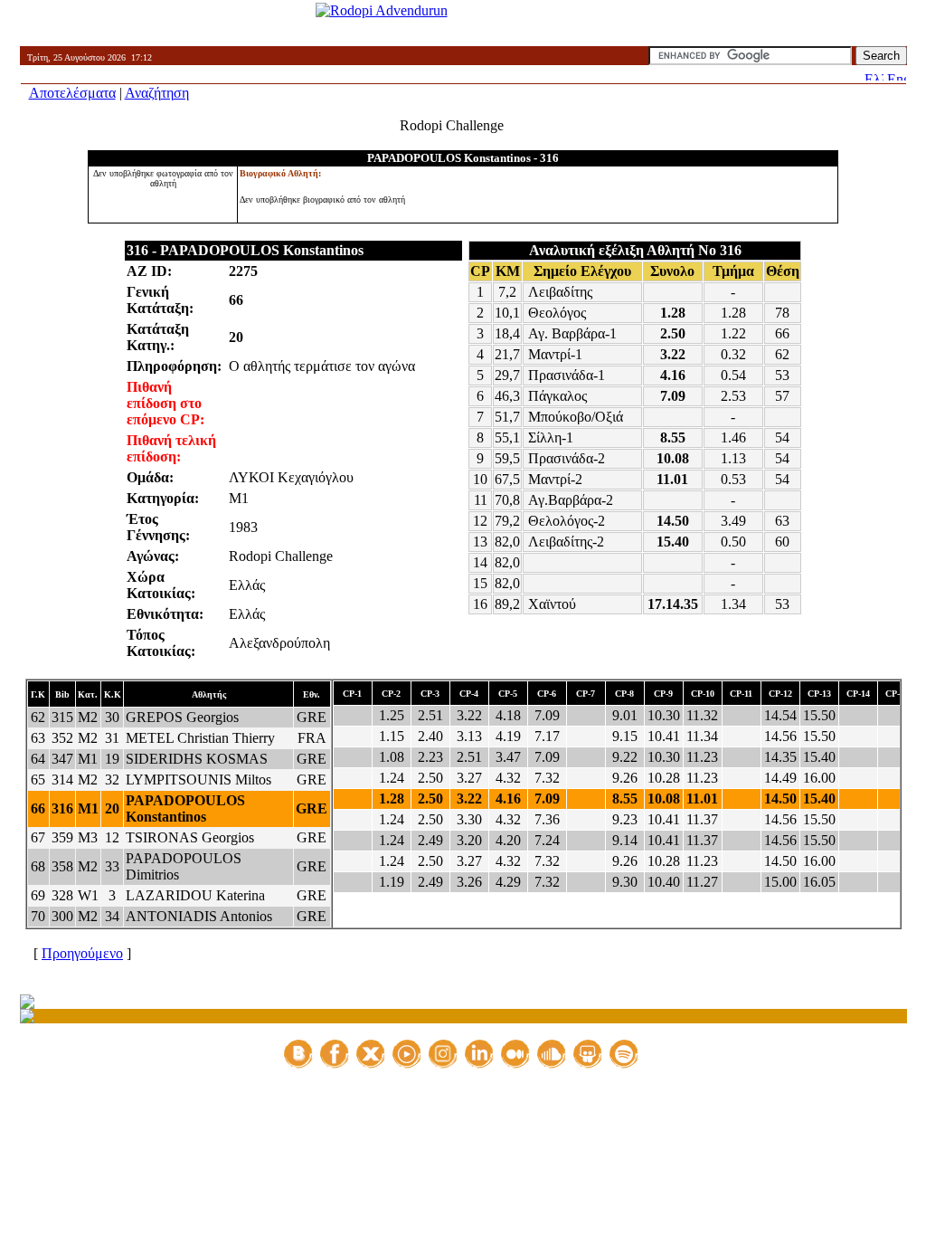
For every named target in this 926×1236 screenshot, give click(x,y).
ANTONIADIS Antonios (199, 916)
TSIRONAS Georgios (190, 837)
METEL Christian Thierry (200, 738)
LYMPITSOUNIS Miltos (198, 779)
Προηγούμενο (82, 953)
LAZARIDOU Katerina (195, 895)
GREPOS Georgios (182, 717)
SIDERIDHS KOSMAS (197, 758)
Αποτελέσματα (72, 92)
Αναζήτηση (157, 92)
